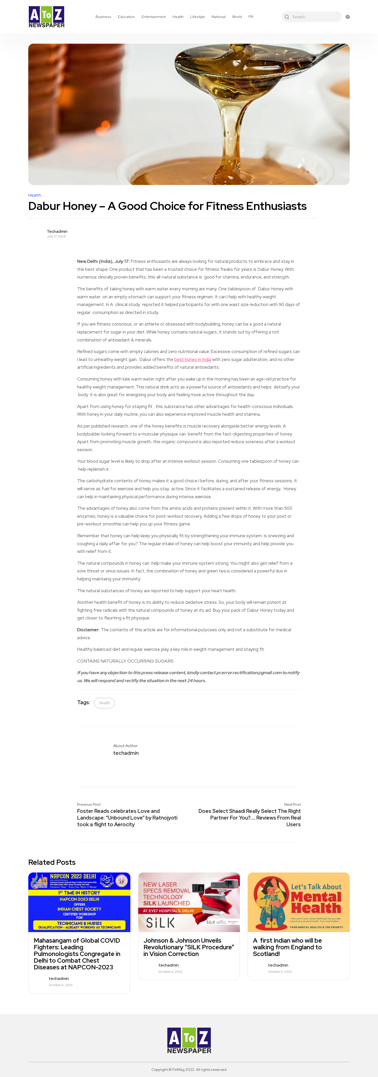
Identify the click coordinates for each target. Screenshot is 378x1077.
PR (251, 16)
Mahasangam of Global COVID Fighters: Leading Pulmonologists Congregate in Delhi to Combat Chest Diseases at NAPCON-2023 (77, 954)
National (219, 16)
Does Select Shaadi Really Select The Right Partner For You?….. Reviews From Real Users (250, 818)
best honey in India (192, 359)
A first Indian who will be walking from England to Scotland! (287, 947)
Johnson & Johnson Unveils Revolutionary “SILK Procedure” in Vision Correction (188, 947)
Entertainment (154, 16)
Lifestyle (197, 16)
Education (126, 16)
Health (178, 16)
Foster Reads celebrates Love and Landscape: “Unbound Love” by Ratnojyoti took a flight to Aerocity (127, 818)
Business (103, 16)
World (237, 16)
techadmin (57, 231)
